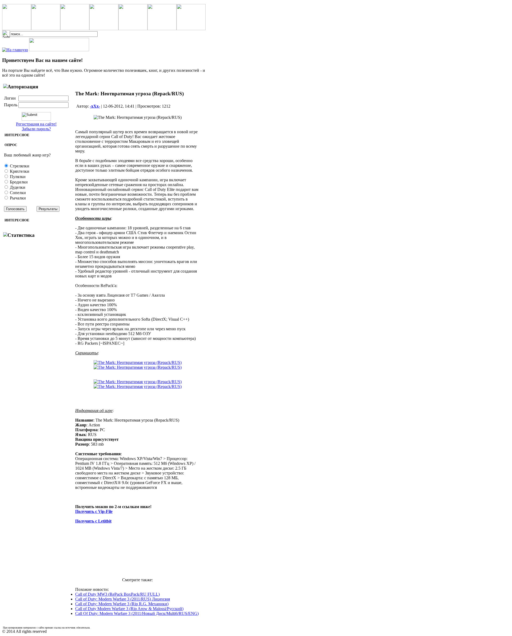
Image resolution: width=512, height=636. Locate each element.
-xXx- (95, 106)
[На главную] (15, 50)
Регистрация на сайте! (36, 124)
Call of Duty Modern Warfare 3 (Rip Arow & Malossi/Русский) (129, 608)
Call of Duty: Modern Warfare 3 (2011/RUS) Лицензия (122, 599)
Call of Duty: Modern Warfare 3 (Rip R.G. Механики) (122, 604)
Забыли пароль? (36, 129)
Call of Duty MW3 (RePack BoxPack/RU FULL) (117, 594)
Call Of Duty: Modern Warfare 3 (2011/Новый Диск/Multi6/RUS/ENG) (137, 613)
